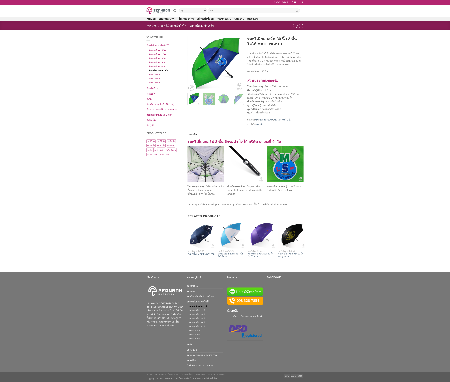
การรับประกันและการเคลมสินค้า (246, 316)
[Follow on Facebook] (292, 2)
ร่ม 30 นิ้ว (161, 146)
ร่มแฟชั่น (151, 120)
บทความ (239, 18)
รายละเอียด (192, 134)
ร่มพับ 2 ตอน (154, 74)
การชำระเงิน (224, 18)
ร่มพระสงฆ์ (158, 150)
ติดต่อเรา (252, 18)
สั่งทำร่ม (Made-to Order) (159, 114)
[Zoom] (191, 88)
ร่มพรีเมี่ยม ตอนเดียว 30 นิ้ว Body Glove (290, 255)
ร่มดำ (149, 150)
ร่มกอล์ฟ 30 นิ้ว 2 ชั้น (202, 25)
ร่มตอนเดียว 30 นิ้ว (157, 66)
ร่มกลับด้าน (152, 88)
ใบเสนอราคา (186, 18)
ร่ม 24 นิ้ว (171, 141)
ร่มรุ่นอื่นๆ (151, 125)
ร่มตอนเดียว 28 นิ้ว (157, 62)
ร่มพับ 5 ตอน (154, 82)
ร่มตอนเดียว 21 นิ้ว (157, 54)
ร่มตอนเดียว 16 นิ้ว (157, 50)
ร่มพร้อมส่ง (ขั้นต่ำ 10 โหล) (160, 104)
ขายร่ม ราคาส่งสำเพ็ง (163, 325)
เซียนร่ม (151, 18)
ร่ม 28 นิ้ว (151, 146)
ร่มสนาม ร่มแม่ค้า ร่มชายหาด (161, 109)
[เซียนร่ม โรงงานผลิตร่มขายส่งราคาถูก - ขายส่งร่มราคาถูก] (158, 10)
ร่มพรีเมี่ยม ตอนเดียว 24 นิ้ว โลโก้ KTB (230, 255)
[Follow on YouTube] (295, 2)
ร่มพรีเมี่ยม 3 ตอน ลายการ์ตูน (201, 254)
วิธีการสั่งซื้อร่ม (205, 18)
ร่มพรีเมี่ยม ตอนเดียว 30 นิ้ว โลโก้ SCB (260, 255)
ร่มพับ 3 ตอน (154, 78)
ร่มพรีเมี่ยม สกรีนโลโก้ (173, 25)
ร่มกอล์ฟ (259, 124)
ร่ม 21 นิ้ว (161, 141)
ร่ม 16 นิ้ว (151, 141)
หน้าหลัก (151, 25)
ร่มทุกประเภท (166, 18)
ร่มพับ (149, 99)
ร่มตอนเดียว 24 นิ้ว (157, 58)
